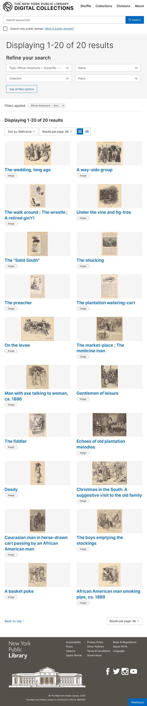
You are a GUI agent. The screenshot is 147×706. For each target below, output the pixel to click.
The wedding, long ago (28, 169)
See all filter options (21, 89)
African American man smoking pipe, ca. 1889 (108, 594)
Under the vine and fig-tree (104, 212)
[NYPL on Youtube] (134, 671)
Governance (94, 655)
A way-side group (95, 169)
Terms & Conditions (98, 650)
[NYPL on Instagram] (125, 671)
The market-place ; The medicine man (100, 348)
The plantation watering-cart (106, 302)
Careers (70, 650)
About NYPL (120, 646)
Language (119, 650)
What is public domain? (59, 28)
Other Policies (95, 646)
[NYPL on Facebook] (108, 671)
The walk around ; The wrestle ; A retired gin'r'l (36, 215)
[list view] (87, 131)
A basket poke (19, 591)
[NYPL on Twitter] (116, 671)
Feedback (137, 702)
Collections (104, 6)
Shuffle (85, 6)
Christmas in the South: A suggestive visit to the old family (109, 492)
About (139, 6)
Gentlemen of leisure (97, 393)
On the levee (17, 345)
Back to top (13, 621)
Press (69, 646)
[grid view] (80, 131)
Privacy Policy (95, 642)
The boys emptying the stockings (100, 540)
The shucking (90, 260)
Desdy (11, 489)
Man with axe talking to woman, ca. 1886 (36, 396)
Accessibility (73, 642)
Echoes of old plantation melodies (101, 444)
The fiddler (16, 441)
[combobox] (64, 20)
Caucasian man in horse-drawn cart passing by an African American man (36, 543)
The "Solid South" (22, 260)
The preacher (18, 302)
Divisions (123, 6)
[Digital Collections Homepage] (38, 6)
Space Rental (74, 655)
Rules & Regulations (124, 642)
